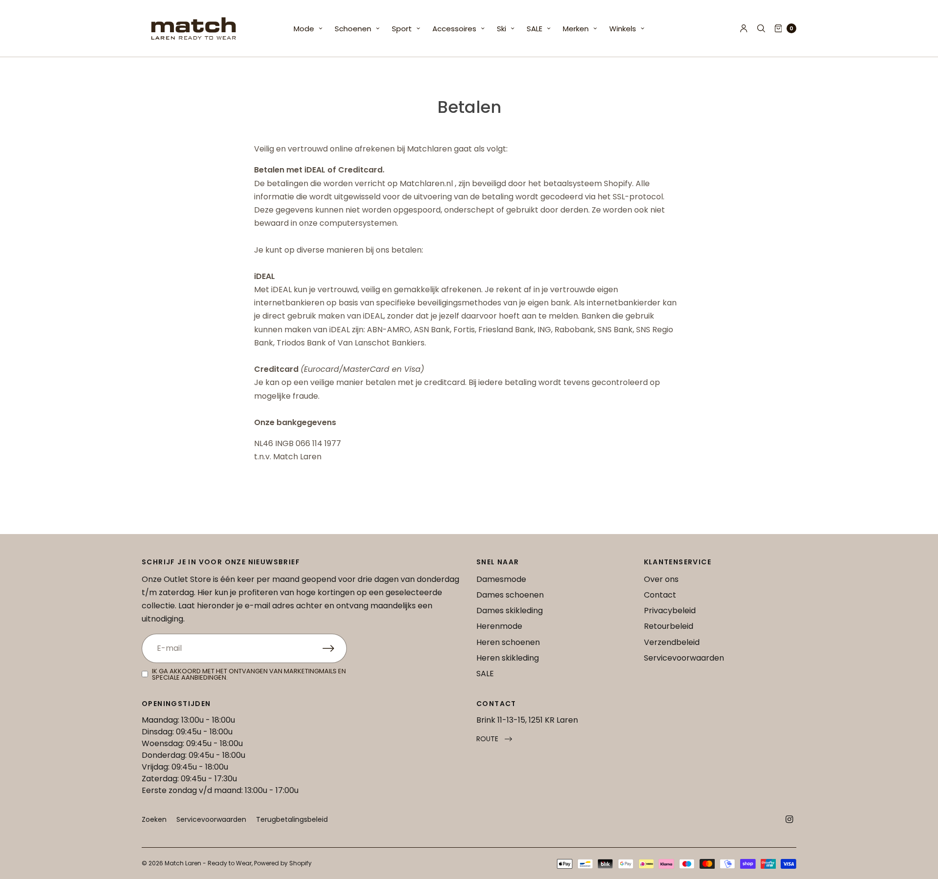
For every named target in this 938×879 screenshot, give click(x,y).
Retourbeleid (668, 626)
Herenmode (499, 626)
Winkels (622, 28)
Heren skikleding (507, 658)
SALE (534, 28)
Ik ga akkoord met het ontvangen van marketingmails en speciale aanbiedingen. (249, 674)
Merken (576, 28)
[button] (494, 739)
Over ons (661, 579)
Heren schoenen (508, 642)
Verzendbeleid (672, 642)
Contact (660, 594)
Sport (402, 28)
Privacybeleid (670, 610)
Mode (304, 28)
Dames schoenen (510, 594)
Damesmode (501, 579)
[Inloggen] (743, 28)
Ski (501, 28)
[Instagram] (789, 819)
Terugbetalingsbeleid (292, 819)
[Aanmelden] (334, 648)
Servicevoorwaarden (684, 658)
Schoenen (353, 28)
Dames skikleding (509, 610)
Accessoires (454, 28)
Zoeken (154, 819)
